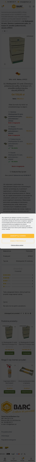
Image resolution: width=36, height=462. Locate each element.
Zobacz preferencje (18, 241)
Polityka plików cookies (17, 245)
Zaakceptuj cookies (18, 236)
